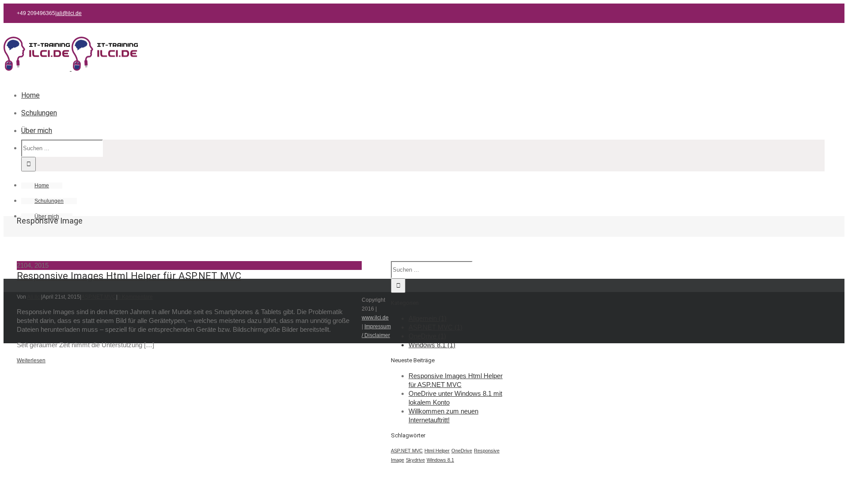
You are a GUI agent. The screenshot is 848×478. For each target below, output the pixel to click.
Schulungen (39, 113)
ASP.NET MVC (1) (435, 327)
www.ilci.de (375, 318)
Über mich (36, 130)
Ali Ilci (34, 297)
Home (30, 95)
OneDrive (461, 450)
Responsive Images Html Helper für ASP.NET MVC (129, 275)
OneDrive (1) (427, 336)
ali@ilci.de (69, 13)
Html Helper (437, 450)
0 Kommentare (135, 297)
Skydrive (415, 460)
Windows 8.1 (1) (432, 345)
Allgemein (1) (428, 318)
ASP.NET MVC (98, 297)
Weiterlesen (31, 360)
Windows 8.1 (440, 460)
